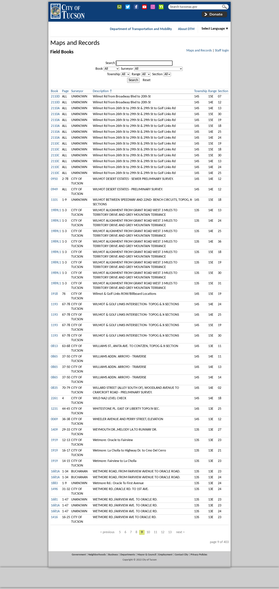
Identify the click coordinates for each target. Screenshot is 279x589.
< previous (107, 532)
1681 (54, 499)
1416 (54, 517)
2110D (55, 96)
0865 (54, 356)
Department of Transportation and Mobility (141, 29)
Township (113, 74)
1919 (54, 440)
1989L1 (56, 210)
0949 (54, 189)
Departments (127, 554)
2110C (55, 143)
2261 (54, 398)
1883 (54, 483)
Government (79, 554)
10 (148, 532)
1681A (55, 471)
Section (157, 74)
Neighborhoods (97, 554)
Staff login (222, 50)
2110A (55, 108)
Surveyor (127, 68)
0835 (54, 388)
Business (113, 554)
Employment (165, 554)
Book (99, 68)
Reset (147, 80)
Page (65, 91)
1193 (54, 304)
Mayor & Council (146, 554)
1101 (54, 200)
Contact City (181, 554)
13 (170, 532)
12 (162, 532)
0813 (54, 346)
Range (136, 74)
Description (101, 91)
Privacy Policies (199, 554)
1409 (54, 429)
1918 (54, 294)
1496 (54, 489)
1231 (54, 408)
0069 (54, 419)
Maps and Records (75, 43)
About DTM (186, 29)
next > (180, 532)
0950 (54, 179)
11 (155, 532)
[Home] (67, 10)
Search (110, 63)
